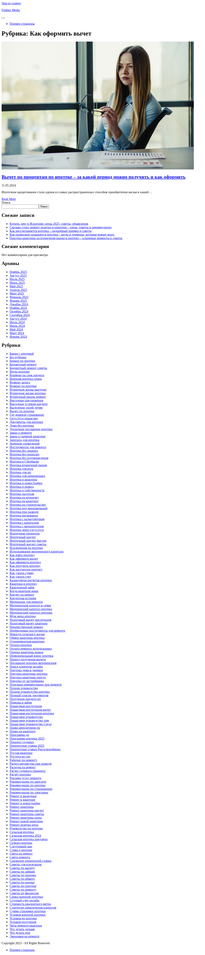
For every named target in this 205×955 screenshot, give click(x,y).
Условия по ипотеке (23, 918)
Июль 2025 (17, 279)
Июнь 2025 (17, 282)
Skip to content (11, 3)
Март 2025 (17, 293)
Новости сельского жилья (27, 634)
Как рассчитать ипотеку (26, 569)
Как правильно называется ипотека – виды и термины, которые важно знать (62, 234)
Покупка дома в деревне (26, 670)
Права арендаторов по (25, 727)
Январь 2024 (18, 336)
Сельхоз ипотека (21, 842)
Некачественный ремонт (26, 627)
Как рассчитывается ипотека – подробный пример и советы (51, 231)
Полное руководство (24, 688)
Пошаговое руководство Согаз (30, 724)
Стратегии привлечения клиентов (33, 907)
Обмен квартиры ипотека (27, 637)
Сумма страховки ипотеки (28, 911)
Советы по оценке (22, 882)
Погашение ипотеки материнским (33, 663)
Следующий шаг (21, 846)
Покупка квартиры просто (28, 677)
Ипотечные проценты (25, 533)
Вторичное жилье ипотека (28, 393)
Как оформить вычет (24, 558)
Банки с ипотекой (22, 353)
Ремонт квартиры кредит (27, 810)
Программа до (19, 735)
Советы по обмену (22, 878)
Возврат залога (20, 382)
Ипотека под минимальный (28, 508)
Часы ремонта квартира (26, 925)
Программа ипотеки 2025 (27, 738)
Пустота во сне (20, 756)
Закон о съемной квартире (27, 436)
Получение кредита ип (25, 699)
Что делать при (20, 932)
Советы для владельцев (26, 864)
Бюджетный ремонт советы (28, 368)
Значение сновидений (25, 443)
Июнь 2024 (17, 326)
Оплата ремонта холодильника (31, 648)
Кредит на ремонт (22, 594)
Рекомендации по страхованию (31, 789)
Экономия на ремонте (24, 936)
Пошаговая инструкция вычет (30, 709)
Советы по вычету (22, 868)
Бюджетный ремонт (23, 364)
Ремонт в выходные (23, 796)
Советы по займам (22, 871)
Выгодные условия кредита (28, 404)
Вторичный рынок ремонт (28, 396)
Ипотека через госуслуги (27, 530)
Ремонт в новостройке (25, 803)
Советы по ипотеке (23, 875)
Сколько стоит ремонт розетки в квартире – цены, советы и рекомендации (61, 227)
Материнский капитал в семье (30, 605)
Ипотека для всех (21, 468)
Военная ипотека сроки (26, 378)
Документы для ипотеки (26, 422)
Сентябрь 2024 (20, 315)
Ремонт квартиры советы (27, 814)
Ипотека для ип (20, 472)
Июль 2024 (17, 322)
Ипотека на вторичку (24, 497)
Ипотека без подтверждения (29, 458)
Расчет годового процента (27, 771)
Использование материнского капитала (36, 551)
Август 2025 (18, 275)
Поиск (6, 202)
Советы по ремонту (23, 889)
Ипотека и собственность (27, 490)
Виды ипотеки (20, 371)
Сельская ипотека (22, 832)
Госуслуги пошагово (24, 418)
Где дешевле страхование (27, 414)
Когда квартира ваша (24, 591)
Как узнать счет (20, 576)
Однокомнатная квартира (27, 641)
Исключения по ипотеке (26, 548)
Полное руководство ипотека (30, 691)
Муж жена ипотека (23, 616)
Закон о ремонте (21, 432)
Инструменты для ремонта (28, 447)
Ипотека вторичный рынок (28, 465)
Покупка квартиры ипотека (28, 673)
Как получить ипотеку (25, 566)
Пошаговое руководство (26, 717)
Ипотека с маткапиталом (27, 526)
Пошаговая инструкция (26, 706)
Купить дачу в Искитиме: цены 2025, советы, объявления (49, 223)
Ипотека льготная (22, 494)
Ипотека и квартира (23, 479)
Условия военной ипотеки (27, 914)
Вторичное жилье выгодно (28, 389)
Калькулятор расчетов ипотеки (31, 580)
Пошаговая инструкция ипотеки (32, 713)
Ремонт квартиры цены (26, 817)
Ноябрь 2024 (18, 308)
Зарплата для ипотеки (24, 440)
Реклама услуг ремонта (25, 778)
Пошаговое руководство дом (29, 720)
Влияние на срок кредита (27, 375)
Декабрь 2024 (19, 304)
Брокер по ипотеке (22, 360)
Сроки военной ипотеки (26, 896)
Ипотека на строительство (28, 504)
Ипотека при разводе (24, 512)
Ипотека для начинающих (27, 476)
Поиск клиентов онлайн (26, 666)
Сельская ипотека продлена (28, 839)
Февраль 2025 (19, 297)
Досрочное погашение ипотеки (31, 429)
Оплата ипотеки (21, 645)
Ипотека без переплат (24, 454)
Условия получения (23, 922)
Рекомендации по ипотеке (27, 785)
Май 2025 (16, 286)
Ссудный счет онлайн (24, 900)
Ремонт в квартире (22, 799)
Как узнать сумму (22, 573)
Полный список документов (29, 695)
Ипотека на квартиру (24, 501)
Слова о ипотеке (21, 850)
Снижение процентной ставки (30, 860)
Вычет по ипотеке (22, 411)
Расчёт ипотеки (20, 774)
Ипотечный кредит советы (28, 544)
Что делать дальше (22, 929)
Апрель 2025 (18, 290)
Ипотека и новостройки (26, 483)
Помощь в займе (21, 702)
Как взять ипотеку (22, 555)
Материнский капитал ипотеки (31, 612)
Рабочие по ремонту (23, 760)
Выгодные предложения (26, 400)
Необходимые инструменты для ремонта (37, 630)
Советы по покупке (23, 886)
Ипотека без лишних (24, 450)
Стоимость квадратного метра (30, 904)
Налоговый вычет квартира (28, 623)
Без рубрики (18, 357)
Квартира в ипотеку (23, 584)
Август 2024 (18, 318)
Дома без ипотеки (22, 425)
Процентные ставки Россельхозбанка (35, 749)
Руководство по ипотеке (26, 828)
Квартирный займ (22, 587)
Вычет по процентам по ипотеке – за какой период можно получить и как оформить (94, 176)
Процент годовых (22, 742)
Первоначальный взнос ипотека (31, 655)
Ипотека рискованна (24, 515)
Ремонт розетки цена (24, 825)
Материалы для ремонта (26, 601)
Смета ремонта (20, 857)
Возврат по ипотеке (23, 386)
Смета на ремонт (21, 853)
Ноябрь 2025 (18, 272)
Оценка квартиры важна (26, 652)
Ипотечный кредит (23, 537)
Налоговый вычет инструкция (30, 619)
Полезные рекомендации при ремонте (36, 684)
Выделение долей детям (26, 407)
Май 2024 (16, 329)
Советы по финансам (24, 893)
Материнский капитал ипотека (31, 609)
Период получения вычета (28, 659)
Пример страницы (22, 23)
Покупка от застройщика (27, 681)
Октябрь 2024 (19, 311)
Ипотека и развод (22, 486)
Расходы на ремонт (23, 767)
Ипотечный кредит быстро (28, 540)
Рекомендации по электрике (29, 792)
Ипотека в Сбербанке (24, 461)
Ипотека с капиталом (24, 522)
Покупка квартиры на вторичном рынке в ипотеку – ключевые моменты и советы (66, 238)
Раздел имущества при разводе (31, 763)
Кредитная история (23, 598)
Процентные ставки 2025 (27, 745)
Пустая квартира (21, 753)
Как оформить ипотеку (25, 562)
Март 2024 (17, 333)
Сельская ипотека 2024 (25, 835)
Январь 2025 (18, 300)
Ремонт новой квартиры (26, 821)
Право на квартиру (23, 731)
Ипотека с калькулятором (27, 519)
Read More (9, 199)
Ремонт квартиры (22, 807)
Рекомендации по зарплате (28, 781)
